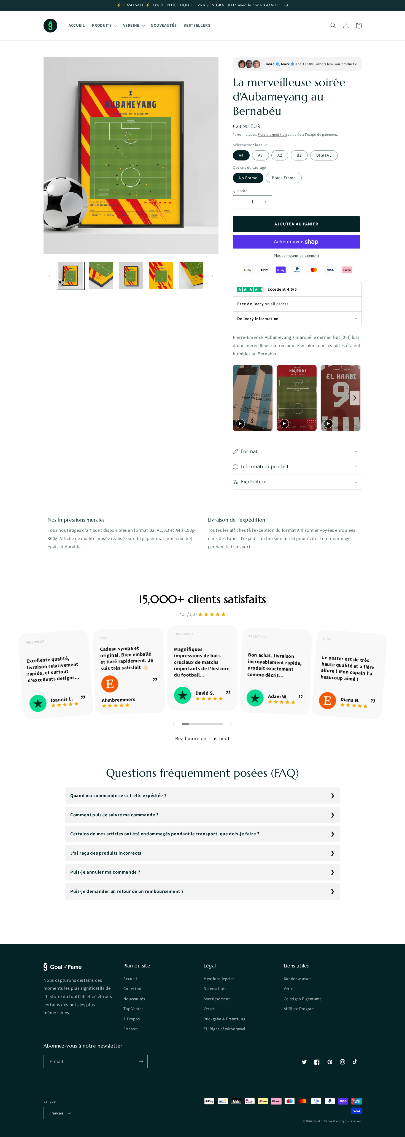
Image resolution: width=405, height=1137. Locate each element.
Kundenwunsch (298, 978)
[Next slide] (355, 398)
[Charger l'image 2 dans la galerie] (100, 276)
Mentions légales (219, 978)
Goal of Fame (323, 1121)
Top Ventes (133, 1008)
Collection (132, 988)
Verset (209, 1008)
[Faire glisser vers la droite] (212, 276)
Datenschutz (215, 988)
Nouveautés (134, 998)
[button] (104, 26)
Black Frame (284, 177)
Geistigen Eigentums (303, 998)
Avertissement (217, 998)
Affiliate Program (299, 1008)
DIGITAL (323, 155)
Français (57, 1113)
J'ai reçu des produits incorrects (105, 853)
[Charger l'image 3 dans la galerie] (131, 276)
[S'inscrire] (140, 1061)
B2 (299, 155)
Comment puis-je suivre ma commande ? (114, 815)
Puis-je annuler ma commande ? (105, 872)
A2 (279, 155)
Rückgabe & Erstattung (224, 1018)
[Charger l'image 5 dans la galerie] (191, 276)
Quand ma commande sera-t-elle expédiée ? (118, 795)
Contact (130, 1028)
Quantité (240, 190)
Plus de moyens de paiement (296, 255)
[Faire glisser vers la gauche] (50, 276)
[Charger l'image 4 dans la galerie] (161, 276)
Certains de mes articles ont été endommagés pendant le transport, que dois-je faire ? (165, 834)
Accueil (130, 978)
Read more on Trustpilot (202, 738)
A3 (260, 155)
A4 (241, 155)
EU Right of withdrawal (224, 1028)
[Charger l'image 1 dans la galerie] (70, 276)
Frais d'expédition (272, 134)
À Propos (131, 1018)
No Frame (248, 177)
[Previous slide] (239, 398)
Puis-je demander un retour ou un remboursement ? (126, 891)
